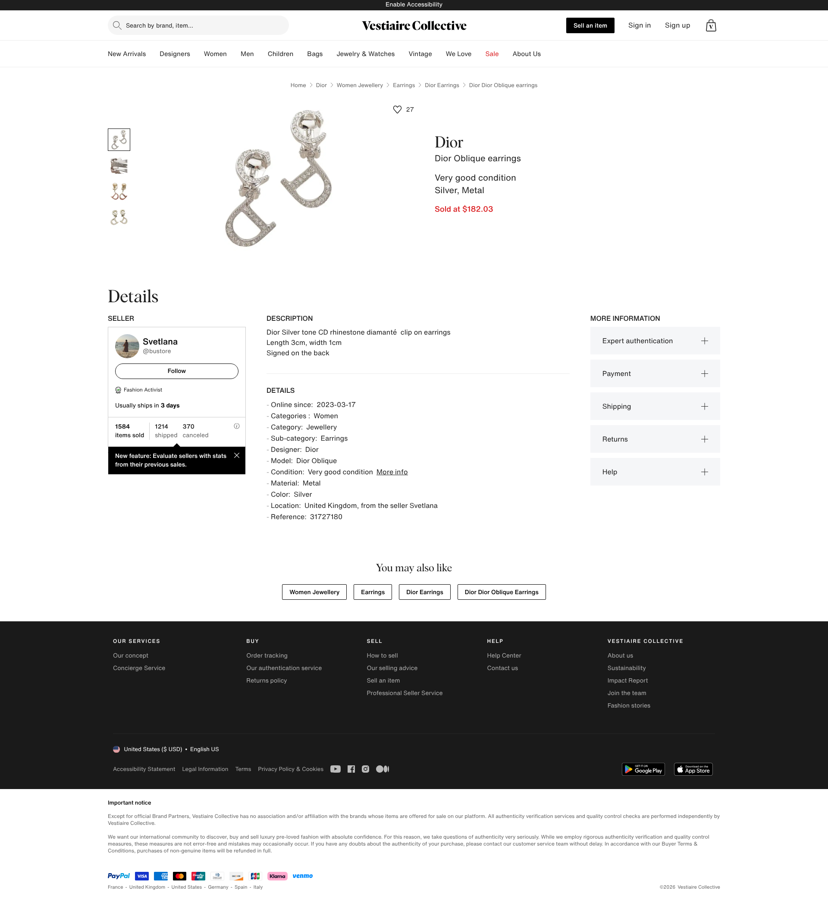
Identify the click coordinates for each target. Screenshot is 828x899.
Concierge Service (139, 668)
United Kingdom (147, 887)
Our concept (130, 655)
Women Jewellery (360, 85)
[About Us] (547, 53)
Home (298, 85)
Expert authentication (637, 340)
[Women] (233, 53)
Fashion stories (629, 705)
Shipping (616, 406)
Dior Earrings (442, 85)
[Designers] (197, 53)
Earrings (404, 85)
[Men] (260, 53)
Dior (321, 85)
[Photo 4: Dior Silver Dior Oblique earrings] (119, 217)
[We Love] (478, 53)
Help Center (504, 655)
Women (215, 54)
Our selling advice (392, 668)
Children (281, 54)
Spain (241, 887)
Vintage (420, 54)
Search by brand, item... (159, 25)
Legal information (205, 769)
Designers (175, 54)
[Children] (300, 53)
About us (620, 655)
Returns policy (266, 680)
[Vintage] (439, 53)
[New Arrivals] (152, 53)
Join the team (627, 693)
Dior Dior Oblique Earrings (502, 592)
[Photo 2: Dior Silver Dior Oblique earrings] (119, 165)
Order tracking (267, 655)
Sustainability (627, 668)
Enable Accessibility (414, 4)
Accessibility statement (144, 769)
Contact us (502, 668)
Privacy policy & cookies (290, 769)
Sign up (677, 25)
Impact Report (628, 680)
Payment (616, 373)
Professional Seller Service (404, 693)
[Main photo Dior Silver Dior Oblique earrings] (119, 139)
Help (610, 472)
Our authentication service (284, 668)
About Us (527, 54)
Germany (218, 887)
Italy (258, 887)
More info (392, 472)
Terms (243, 769)
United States (187, 887)
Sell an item (590, 25)
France (115, 887)
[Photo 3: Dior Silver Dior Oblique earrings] (119, 191)
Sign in (639, 25)
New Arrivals (127, 54)
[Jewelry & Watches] (401, 53)
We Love (459, 54)
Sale (492, 54)
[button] (711, 25)
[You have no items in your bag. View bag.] (711, 25)
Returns (615, 439)
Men (247, 54)
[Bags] (329, 53)
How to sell (382, 655)
